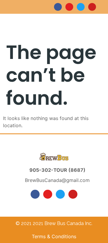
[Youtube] (92, 7)
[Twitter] (81, 7)
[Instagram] (69, 7)
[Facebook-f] (58, 7)
